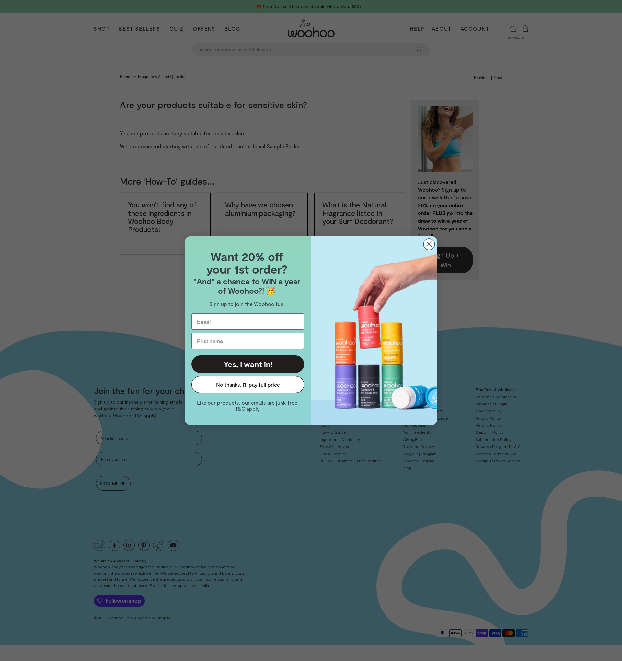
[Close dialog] (429, 244)
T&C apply (247, 409)
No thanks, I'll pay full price (248, 384)
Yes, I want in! (248, 364)
